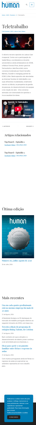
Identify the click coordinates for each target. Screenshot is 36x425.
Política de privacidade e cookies (17, 413)
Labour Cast (17, 31)
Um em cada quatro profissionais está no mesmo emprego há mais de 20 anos (17, 308)
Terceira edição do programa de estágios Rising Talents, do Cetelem (17, 328)
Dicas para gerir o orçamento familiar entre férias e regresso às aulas (17, 348)
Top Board (7, 145)
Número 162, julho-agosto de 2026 (17, 260)
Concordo (13, 417)
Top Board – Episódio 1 (14, 142)
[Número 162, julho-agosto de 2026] (18, 236)
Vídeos (23, 31)
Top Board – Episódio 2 (14, 152)
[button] (27, 4)
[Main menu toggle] (32, 4)
